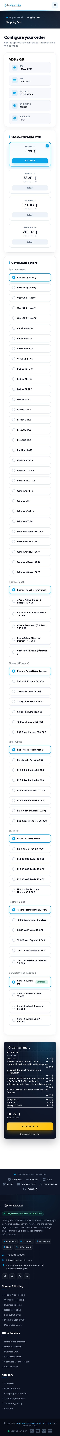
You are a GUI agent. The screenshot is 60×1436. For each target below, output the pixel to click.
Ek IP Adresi (15, 741)
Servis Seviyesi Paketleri (22, 972)
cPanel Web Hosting (14, 1294)
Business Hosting (13, 1305)
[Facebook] (5, 1276)
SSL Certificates (12, 1356)
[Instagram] (19, 1276)
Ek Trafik (14, 830)
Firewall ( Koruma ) (19, 663)
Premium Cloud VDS (14, 1319)
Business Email (11, 1351)
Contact (8, 1408)
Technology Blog (13, 1403)
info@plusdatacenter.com (19, 1260)
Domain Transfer (12, 1346)
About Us (9, 1383)
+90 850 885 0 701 (15, 1255)
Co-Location (11, 1366)
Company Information (15, 1393)
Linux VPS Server (12, 1315)
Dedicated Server (13, 1325)
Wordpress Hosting (14, 1299)
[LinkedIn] (27, 1276)
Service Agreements (14, 1398)
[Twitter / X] (12, 1276)
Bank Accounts (12, 1388)
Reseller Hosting (12, 1309)
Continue (28, 1126)
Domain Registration (14, 1341)
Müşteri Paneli (16, 17)
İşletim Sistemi (17, 269)
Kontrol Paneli (16, 581)
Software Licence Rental (17, 1361)
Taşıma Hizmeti (17, 901)
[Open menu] (55, 5)
